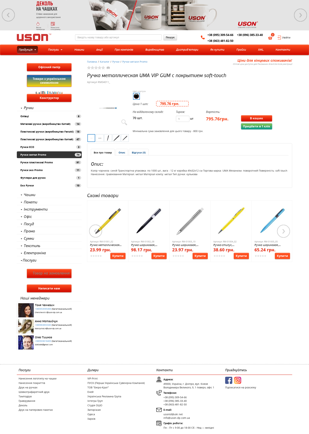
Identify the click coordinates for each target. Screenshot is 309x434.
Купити (118, 256)
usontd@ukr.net (173, 414)
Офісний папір (49, 67)
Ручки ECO (49, 147)
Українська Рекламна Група (104, 396)
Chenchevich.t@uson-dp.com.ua (48, 312)
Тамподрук (25, 396)
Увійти (286, 37)
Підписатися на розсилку (240, 387)
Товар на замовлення (51, 273)
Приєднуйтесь (236, 370)
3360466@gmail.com (44, 344)
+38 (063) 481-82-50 (220, 41)
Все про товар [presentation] (103, 152)
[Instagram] (237, 380)
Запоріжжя (94, 409)
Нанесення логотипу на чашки (38, 378)
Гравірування (27, 401)
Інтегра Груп (95, 401)
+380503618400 (43, 341)
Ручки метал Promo (49, 154)
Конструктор (49, 98)
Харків (91, 418)
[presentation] (122, 152)
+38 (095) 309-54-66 (220, 35)
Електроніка (35, 253)
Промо (29, 231)
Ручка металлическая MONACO (104, 245)
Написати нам (49, 288)
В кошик (256, 118)
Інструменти (36, 209)
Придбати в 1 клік (256, 126)
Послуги (29, 260)
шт (191, 118)
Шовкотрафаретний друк (34, 392)
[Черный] (136, 96)
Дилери (93, 370)
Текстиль (32, 246)
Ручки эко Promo (49, 170)
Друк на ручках (28, 387)
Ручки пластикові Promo (49, 162)
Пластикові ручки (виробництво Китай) (49, 139)
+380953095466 (43, 308)
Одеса (91, 414)
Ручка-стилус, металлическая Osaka (228, 245)
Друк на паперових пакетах (36, 409)
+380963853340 (43, 324)
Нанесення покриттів (32, 383)
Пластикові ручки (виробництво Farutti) (49, 131)
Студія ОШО (94, 405)
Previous (8, 15)
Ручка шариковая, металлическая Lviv (185, 245)
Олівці (49, 116)
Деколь (23, 405)
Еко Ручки (49, 185)
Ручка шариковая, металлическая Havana (147, 245)
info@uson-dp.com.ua (176, 418)
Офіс (28, 216)
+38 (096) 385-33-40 (250, 35)
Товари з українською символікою (49, 81)
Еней (90, 392)
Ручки (28, 108)
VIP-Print (92, 378)
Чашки (29, 195)
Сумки (29, 238)
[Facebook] (228, 380)
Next (300, 15)
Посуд (29, 224)
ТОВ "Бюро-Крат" (98, 387)
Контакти (164, 370)
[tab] (103, 152)
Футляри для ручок (49, 177)
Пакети (30, 202)
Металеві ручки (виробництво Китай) (49, 124)
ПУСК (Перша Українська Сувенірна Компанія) (116, 383)
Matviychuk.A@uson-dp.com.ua (48, 328)
